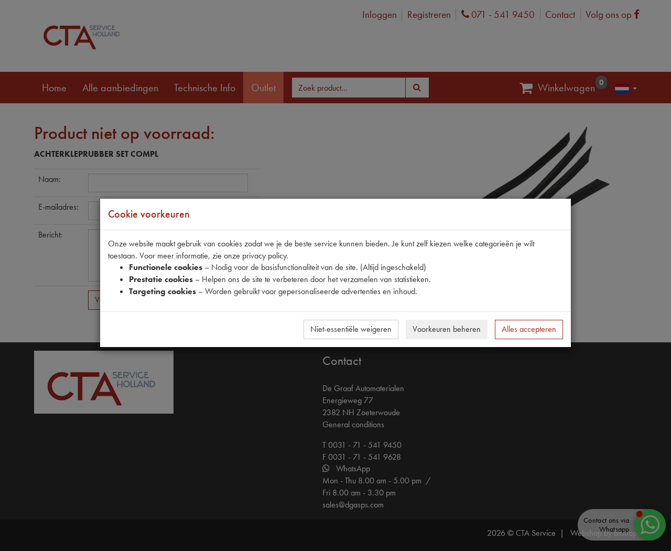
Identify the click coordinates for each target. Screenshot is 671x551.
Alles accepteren (529, 328)
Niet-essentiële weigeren (351, 328)
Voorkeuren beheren (447, 328)
